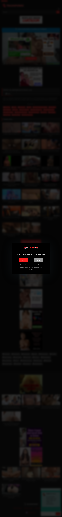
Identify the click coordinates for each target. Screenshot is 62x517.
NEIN (38, 260)
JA (23, 260)
